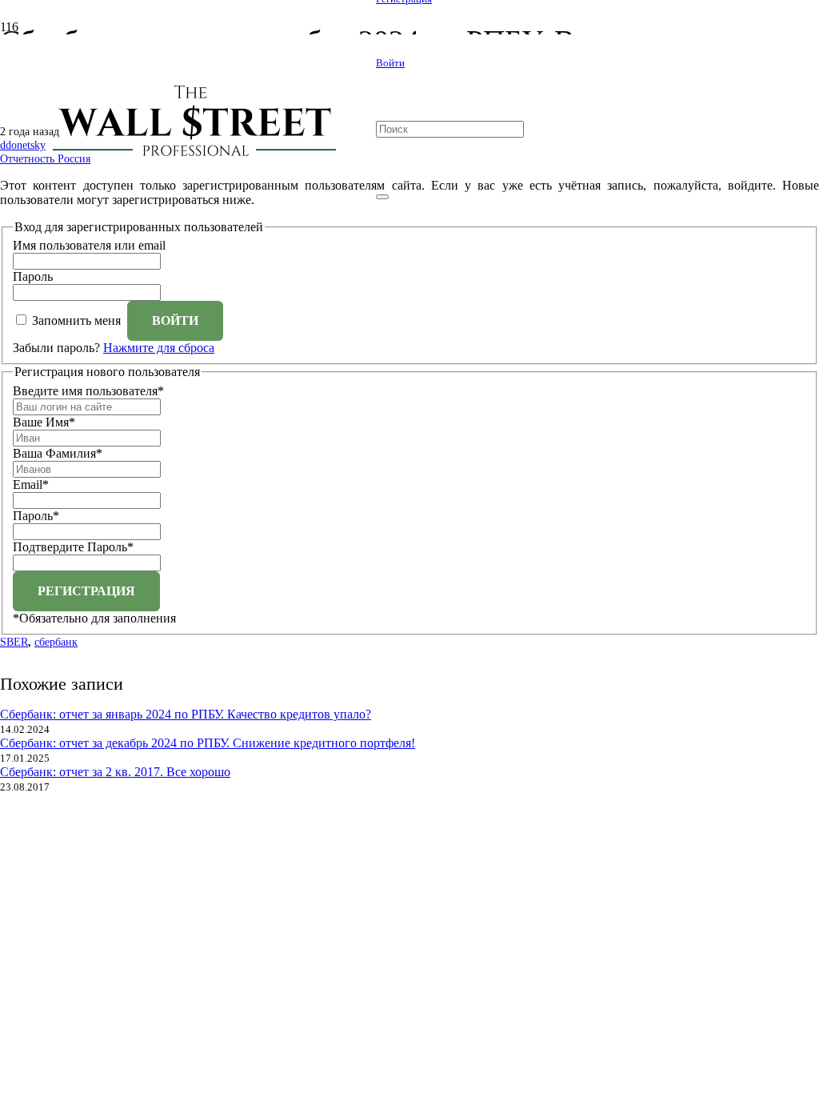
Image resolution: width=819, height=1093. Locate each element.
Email (31, 484)
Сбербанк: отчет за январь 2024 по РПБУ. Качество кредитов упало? (185, 714)
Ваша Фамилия (57, 453)
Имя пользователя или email (89, 245)
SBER (14, 641)
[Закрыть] (382, 196)
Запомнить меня (76, 320)
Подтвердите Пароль (73, 547)
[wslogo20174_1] (188, 159)
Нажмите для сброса (158, 347)
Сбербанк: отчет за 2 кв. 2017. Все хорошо (115, 772)
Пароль (33, 276)
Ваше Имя (44, 422)
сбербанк (56, 641)
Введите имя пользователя (88, 391)
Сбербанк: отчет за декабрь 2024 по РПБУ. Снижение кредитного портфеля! (207, 743)
